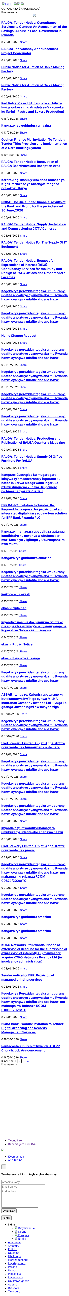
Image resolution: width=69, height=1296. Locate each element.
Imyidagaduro (16, 1263)
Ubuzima (13, 1252)
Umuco (12, 1270)
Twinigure (14, 1291)
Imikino (12, 1267)
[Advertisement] (34, 1101)
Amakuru (13, 1245)
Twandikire (15, 1140)
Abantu (12, 1284)
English (22, 1238)
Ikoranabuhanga (18, 1259)
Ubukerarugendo (18, 1281)
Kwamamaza (16, 1156)
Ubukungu (14, 1256)
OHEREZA (9, 1210)
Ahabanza (14, 1242)
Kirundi (22, 1231)
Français (23, 1235)
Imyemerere (15, 1277)
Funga (6, 1217)
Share (23, 42)
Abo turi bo (15, 1160)
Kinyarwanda (26, 1228)
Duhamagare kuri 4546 (22, 1144)
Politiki (12, 1249)
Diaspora (13, 1288)
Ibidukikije (14, 1273)
